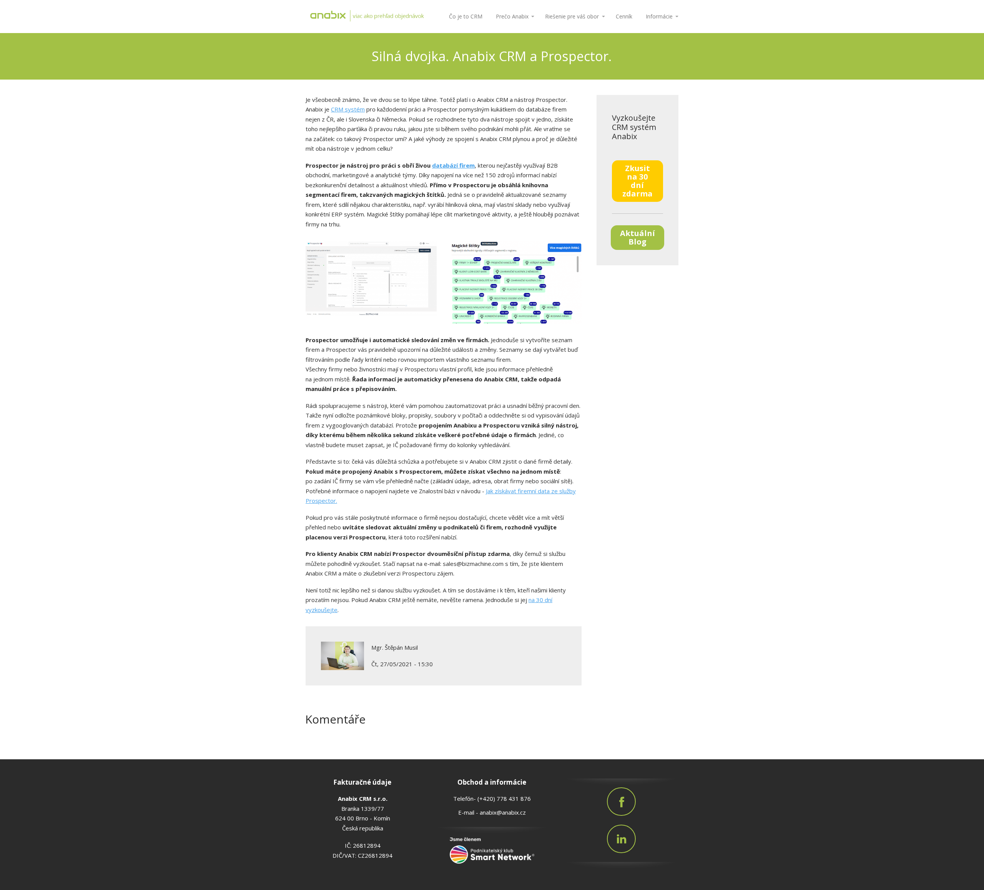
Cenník (624, 16)
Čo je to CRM (465, 16)
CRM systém (348, 109)
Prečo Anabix (512, 16)
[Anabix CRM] (367, 16)
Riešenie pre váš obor (572, 16)
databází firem (453, 165)
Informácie (659, 16)
